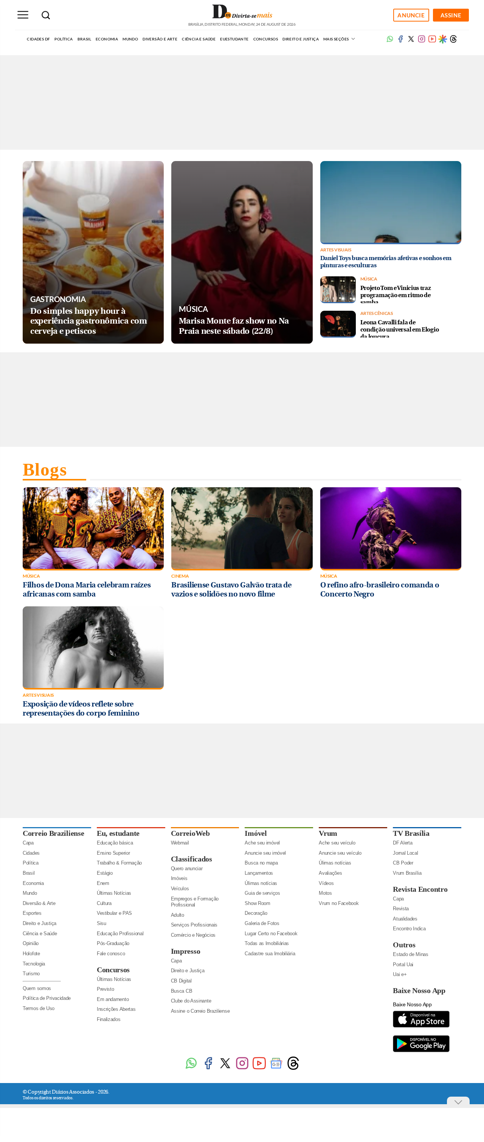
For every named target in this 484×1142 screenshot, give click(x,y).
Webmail (180, 843)
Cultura (104, 903)
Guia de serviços (262, 893)
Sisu (101, 923)
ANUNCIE (411, 15)
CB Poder (403, 863)
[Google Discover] (443, 39)
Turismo (31, 973)
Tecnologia (34, 964)
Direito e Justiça (300, 39)
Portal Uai (403, 964)
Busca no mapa (261, 863)
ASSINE (451, 15)
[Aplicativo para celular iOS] (421, 1027)
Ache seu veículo (337, 843)
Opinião (31, 943)
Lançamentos (259, 873)
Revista (401, 908)
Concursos (265, 39)
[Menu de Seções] (22, 15)
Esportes (32, 913)
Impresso (185, 951)
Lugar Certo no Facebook (271, 933)
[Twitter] (225, 1068)
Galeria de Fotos (262, 923)
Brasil (84, 39)
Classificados (191, 859)
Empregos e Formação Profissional (195, 902)
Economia (107, 39)
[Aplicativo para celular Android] (421, 1051)
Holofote (31, 953)
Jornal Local (405, 853)
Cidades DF (38, 39)
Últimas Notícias (114, 893)
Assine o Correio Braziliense (200, 1011)
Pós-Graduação (113, 943)
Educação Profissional (120, 933)
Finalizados (109, 1019)
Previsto (105, 989)
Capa (28, 843)
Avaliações (330, 873)
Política (63, 39)
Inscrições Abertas (116, 1009)
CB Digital (181, 981)
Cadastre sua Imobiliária (270, 953)
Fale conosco (111, 953)
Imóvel (256, 833)
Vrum (328, 833)
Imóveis (179, 878)
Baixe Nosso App (419, 990)
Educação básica (115, 843)
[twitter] (411, 41)
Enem (103, 883)
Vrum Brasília (407, 873)
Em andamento (113, 999)
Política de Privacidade (47, 998)
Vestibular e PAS (114, 913)
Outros (404, 945)
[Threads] (453, 41)
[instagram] (421, 41)
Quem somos (37, 988)
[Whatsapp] (390, 41)
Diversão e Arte (160, 39)
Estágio (105, 873)
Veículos (180, 888)
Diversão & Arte (39, 903)
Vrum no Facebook (338, 903)
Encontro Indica (409, 928)
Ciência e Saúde (199, 39)
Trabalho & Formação (119, 863)
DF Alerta (402, 843)
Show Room (257, 903)
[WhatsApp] (191, 1068)
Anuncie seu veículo (340, 853)
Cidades (31, 853)
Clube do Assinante (191, 1001)
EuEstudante (234, 39)
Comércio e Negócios (193, 935)
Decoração (256, 913)
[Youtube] (432, 41)
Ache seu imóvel (262, 843)
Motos (325, 893)
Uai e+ (399, 974)
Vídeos (326, 883)
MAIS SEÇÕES (336, 39)
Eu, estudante (118, 833)
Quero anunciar (187, 868)
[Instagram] (242, 1068)
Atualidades (405, 919)
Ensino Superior (113, 853)
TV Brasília (411, 833)
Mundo (130, 39)
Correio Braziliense (53, 833)
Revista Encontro (420, 889)
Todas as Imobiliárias (267, 943)
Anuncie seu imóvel (265, 853)
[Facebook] (400, 41)
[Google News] (276, 1068)
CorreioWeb (190, 833)
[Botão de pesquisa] (46, 15)
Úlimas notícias (261, 883)
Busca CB (181, 991)
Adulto (177, 915)
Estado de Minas (410, 954)
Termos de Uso (38, 1008)
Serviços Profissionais (194, 925)
